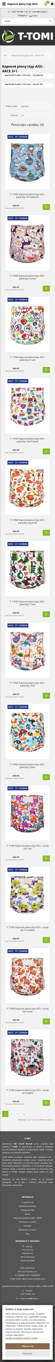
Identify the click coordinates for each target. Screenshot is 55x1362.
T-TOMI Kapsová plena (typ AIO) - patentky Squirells (27, 521)
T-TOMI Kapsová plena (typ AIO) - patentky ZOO (27, 684)
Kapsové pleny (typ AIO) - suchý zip (24, 84)
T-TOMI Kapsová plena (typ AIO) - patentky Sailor (27, 766)
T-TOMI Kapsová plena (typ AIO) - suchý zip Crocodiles (27, 929)
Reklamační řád (27, 1210)
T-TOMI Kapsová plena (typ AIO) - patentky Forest (27, 277)
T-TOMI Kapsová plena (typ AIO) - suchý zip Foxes (27, 1010)
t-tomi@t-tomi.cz (39, 12)
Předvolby (27, 1353)
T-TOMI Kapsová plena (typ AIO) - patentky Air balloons (27, 196)
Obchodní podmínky (27, 1206)
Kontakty (27, 1226)
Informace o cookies (27, 1222)
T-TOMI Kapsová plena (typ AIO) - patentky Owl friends (27, 440)
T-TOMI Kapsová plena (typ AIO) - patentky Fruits (27, 359)
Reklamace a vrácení (27, 1229)
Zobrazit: (14, 115)
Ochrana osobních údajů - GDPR (27, 1218)
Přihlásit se (23, 15)
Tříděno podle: (12, 106)
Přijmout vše (27, 1346)
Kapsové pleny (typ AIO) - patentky (24, 75)
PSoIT (40, 1359)
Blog (27, 1233)
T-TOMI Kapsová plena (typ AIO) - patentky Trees (27, 603)
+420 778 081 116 (19, 12)
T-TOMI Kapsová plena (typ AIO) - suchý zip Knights (27, 1091)
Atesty (27, 1214)
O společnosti (27, 1202)
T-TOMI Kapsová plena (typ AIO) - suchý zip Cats (27, 847)
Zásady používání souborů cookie (21, 1338)
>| (24, 1114)
